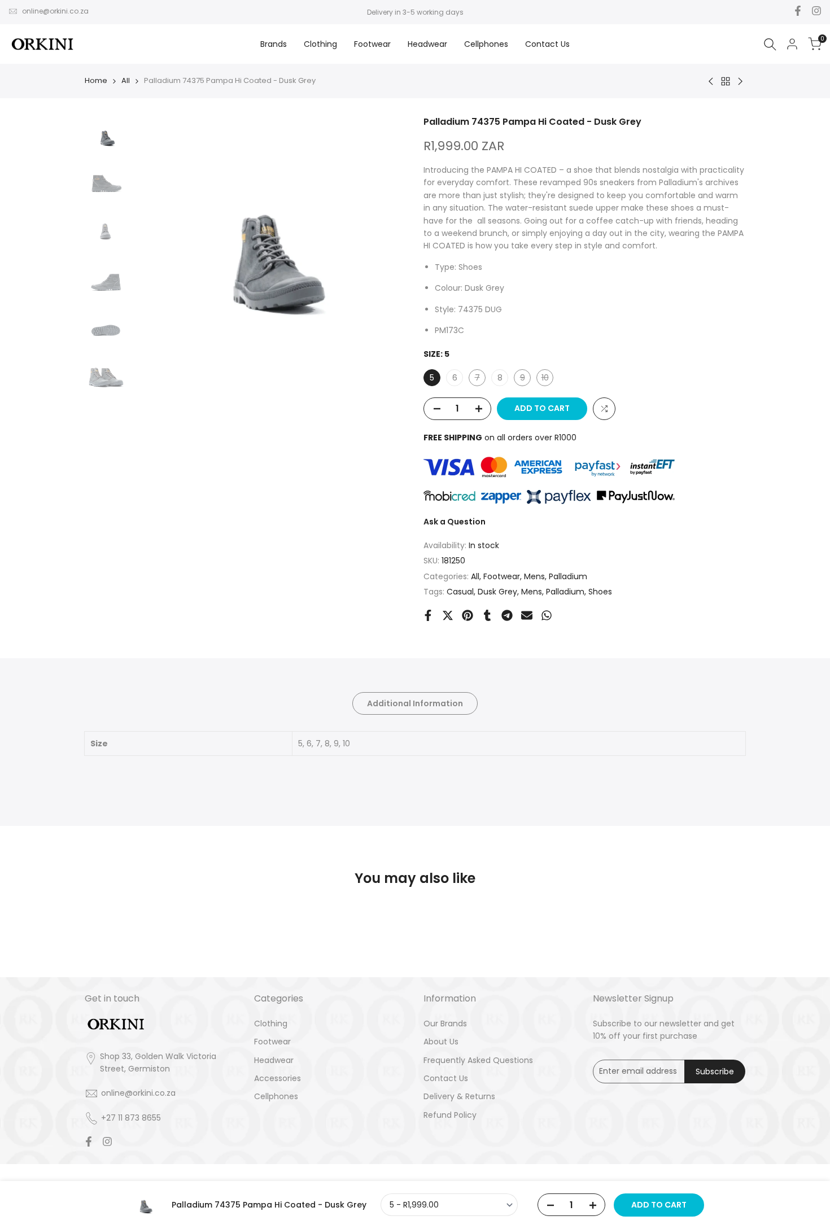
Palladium (568, 576)
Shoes (600, 591)
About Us (440, 1041)
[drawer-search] (770, 44)
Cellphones (276, 1096)
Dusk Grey (497, 591)
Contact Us (445, 1078)
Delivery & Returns (459, 1096)
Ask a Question (454, 521)
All (125, 80)
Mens (534, 576)
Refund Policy (450, 1115)
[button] (604, 408)
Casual (460, 591)
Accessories (277, 1078)
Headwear (274, 1060)
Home (96, 80)
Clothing (270, 1023)
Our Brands (445, 1023)
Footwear (501, 576)
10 (547, 378)
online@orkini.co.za (55, 11)
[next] (384, 251)
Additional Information (415, 703)
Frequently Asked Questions (478, 1060)
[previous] (156, 251)
